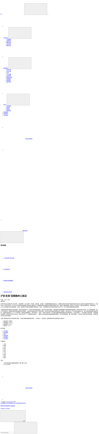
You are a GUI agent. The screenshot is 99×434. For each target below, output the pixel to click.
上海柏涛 (8, 39)
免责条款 (12, 405)
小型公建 (8, 74)
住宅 (7, 72)
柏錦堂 (8, 109)
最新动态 (8, 45)
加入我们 (5, 338)
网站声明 (3, 405)
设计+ (4, 334)
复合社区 (8, 69)
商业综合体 (9, 77)
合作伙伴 (8, 44)
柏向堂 (8, 107)
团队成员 (8, 42)
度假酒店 (8, 78)
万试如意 (8, 106)
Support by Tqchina (5, 408)
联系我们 (5, 337)
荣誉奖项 (5, 335)
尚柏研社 (8, 110)
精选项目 (5, 332)
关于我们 (5, 331)
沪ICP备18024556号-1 (20, 403)
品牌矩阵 (8, 41)
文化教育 (8, 75)
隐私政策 (8, 405)
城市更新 (8, 81)
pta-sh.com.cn (10, 401)
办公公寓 (8, 71)
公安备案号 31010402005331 (8, 403)
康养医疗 (8, 80)
